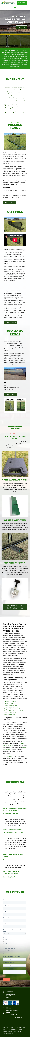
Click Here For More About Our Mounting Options (15, 606)
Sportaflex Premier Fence (10, 701)
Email (8, 1008)
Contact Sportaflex (8, 756)
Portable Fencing (8, 703)
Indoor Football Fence (10, 714)
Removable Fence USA (10, 712)
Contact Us (21, 27)
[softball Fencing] (15, 149)
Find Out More (9, 202)
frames (6, 101)
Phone (8, 1013)
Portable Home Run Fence (11, 707)
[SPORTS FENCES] (15, 231)
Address (9, 992)
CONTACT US (22, 2)
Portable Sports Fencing (10, 705)
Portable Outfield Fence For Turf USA (13, 710)
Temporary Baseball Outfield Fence (13, 709)
